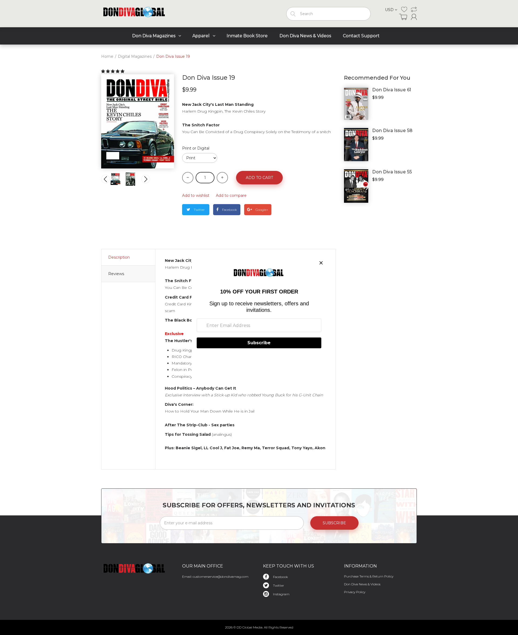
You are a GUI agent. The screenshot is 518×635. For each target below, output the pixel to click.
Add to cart (259, 177)
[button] (113, 71)
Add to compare (231, 195)
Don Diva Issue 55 (392, 171)
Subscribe (334, 523)
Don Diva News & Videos (362, 584)
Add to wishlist (195, 195)
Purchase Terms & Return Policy (368, 576)
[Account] (414, 17)
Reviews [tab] (116, 273)
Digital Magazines (135, 56)
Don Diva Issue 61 (391, 89)
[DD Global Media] (134, 12)
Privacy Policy (354, 592)
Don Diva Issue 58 (392, 130)
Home (107, 56)
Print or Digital (195, 148)
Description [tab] (119, 257)
